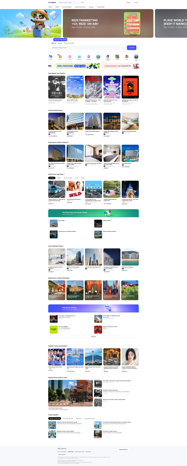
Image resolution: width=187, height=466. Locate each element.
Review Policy (88, 451)
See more (93, 336)
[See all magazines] (135, 34)
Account (136, 2)
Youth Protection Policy (79, 451)
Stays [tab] (60, 43)
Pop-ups (91, 7)
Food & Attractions (80, 7)
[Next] (136, 23)
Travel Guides (100, 7)
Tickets (50, 7)
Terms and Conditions (62, 451)
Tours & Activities (67, 7)
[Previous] (51, 23)
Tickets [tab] (54, 43)
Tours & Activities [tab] (69, 43)
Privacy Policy (71, 451)
